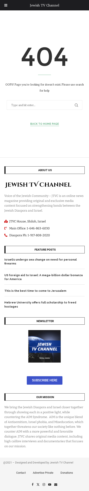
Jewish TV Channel (44, 5)
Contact (21, 472)
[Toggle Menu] (6, 5)
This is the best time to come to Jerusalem (35, 290)
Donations (66, 472)
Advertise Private (43, 472)
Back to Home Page (44, 123)
